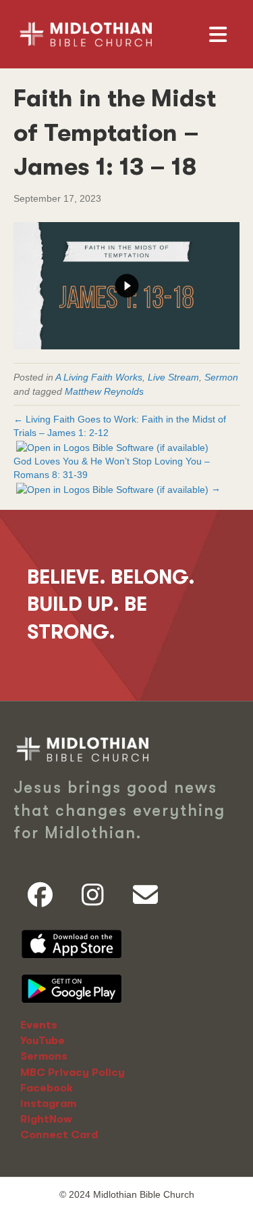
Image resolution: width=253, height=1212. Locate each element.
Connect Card (59, 1135)
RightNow (46, 1119)
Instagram (48, 1104)
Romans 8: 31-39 (50, 474)
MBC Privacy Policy (72, 1072)
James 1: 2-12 (78, 432)
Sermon (221, 377)
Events (38, 1025)
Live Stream (173, 377)
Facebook (46, 1088)
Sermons (43, 1056)
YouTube (42, 1041)
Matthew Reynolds (104, 391)
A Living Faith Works (98, 377)
